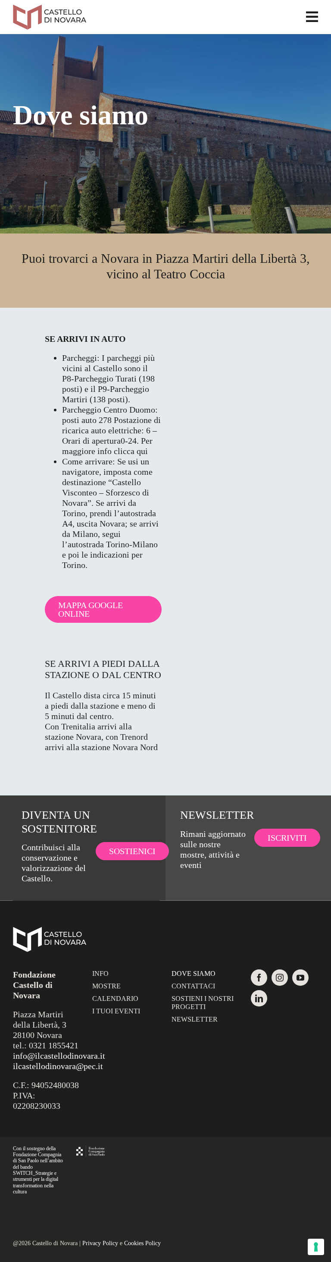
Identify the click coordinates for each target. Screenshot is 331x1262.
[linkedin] (259, 998)
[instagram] (280, 977)
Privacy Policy (100, 1243)
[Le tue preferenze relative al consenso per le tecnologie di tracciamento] (316, 1247)
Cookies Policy (142, 1243)
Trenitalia (78, 726)
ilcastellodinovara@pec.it (58, 1066)
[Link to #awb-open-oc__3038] (312, 17)
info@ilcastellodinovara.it (59, 1055)
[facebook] (259, 977)
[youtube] (300, 977)
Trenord (134, 736)
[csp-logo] (90, 1150)
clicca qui (131, 451)
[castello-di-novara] (49, 8)
